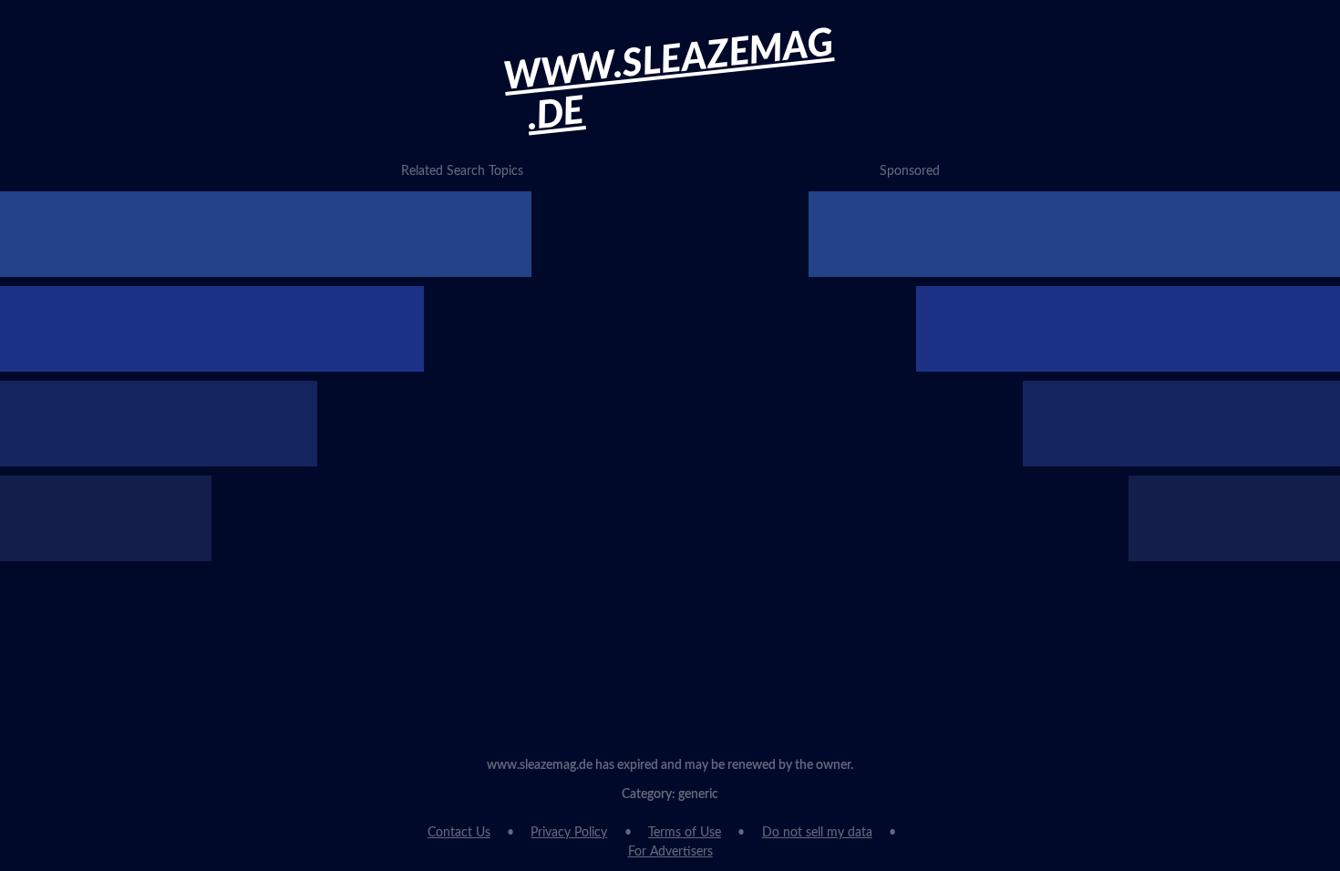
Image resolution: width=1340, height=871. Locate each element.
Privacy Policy (569, 832)
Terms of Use (684, 832)
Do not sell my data (817, 832)
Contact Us (459, 832)
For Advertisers (670, 851)
